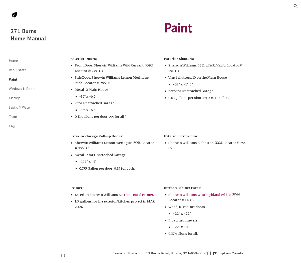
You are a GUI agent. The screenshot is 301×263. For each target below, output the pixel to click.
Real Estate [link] (17, 70)
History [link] (14, 98)
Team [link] (13, 116)
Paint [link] (13, 79)
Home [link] (13, 60)
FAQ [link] (12, 126)
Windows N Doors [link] (22, 88)
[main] (178, 28)
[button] (295, 6)
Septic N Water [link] (20, 107)
